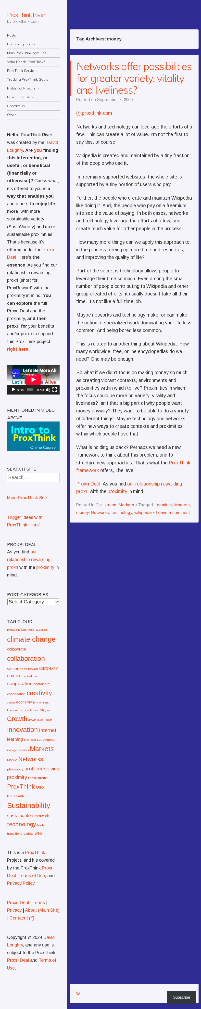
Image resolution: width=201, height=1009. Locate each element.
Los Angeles (46, 739)
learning (15, 739)
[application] (33, 379)
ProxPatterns (38, 778)
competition (31, 668)
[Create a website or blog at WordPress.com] (78, 993)
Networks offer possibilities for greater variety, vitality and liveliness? (134, 78)
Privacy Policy (20, 883)
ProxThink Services (22, 70)
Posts (11, 35)
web (38, 833)
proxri (82, 491)
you (38, 150)
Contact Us (16, 106)
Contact (17, 918)
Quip (40, 787)
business (28, 629)
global (48, 710)
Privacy (14, 910)
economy (24, 702)
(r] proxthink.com (94, 113)
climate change (31, 639)
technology (121, 512)
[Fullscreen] (54, 389)
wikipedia (143, 512)
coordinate (42, 684)
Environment (41, 702)
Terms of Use (32, 875)
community (15, 668)
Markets (126, 505)
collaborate (16, 649)
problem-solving (42, 768)
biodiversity (13, 629)
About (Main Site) (42, 910)
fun (42, 710)
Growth (17, 718)
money (82, 512)
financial (12, 710)
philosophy (15, 769)
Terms (39, 902)
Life (26, 739)
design (11, 702)
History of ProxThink (23, 88)
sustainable (19, 815)
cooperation (19, 683)
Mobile (12, 760)
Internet (47, 730)
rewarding (171, 483)
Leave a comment (173, 512)
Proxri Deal (88, 483)
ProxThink (21, 786)
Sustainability (28, 805)
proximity (117, 491)
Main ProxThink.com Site (26, 53)
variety (29, 833)
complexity (48, 668)
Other (11, 115)
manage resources (18, 750)
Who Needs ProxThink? (26, 62)
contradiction (30, 676)
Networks (100, 512)
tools (41, 825)
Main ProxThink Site (27, 497)
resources (15, 795)
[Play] (13, 389)
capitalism (42, 629)
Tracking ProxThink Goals (27, 79)
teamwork (40, 816)
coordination (16, 694)
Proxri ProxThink (20, 97)
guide (49, 719)
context (14, 675)
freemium (163, 505)
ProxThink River (26, 14)
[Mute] (48, 389)
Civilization (106, 505)
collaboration (26, 658)
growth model (36, 719)
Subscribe (181, 997)
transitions (14, 833)
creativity (39, 693)
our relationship (143, 483)
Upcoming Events (21, 44)
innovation (22, 729)
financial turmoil (28, 710)
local (33, 739)
